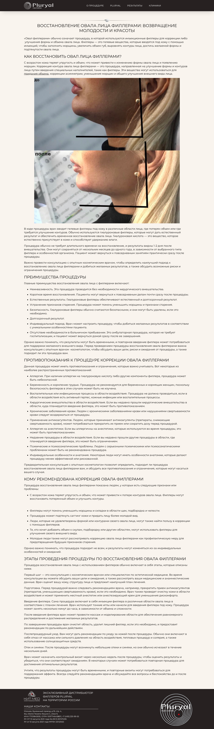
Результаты (134, 5)
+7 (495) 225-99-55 (70, 716)
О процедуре (95, 5)
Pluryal (115, 5)
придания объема (36, 73)
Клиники (155, 5)
